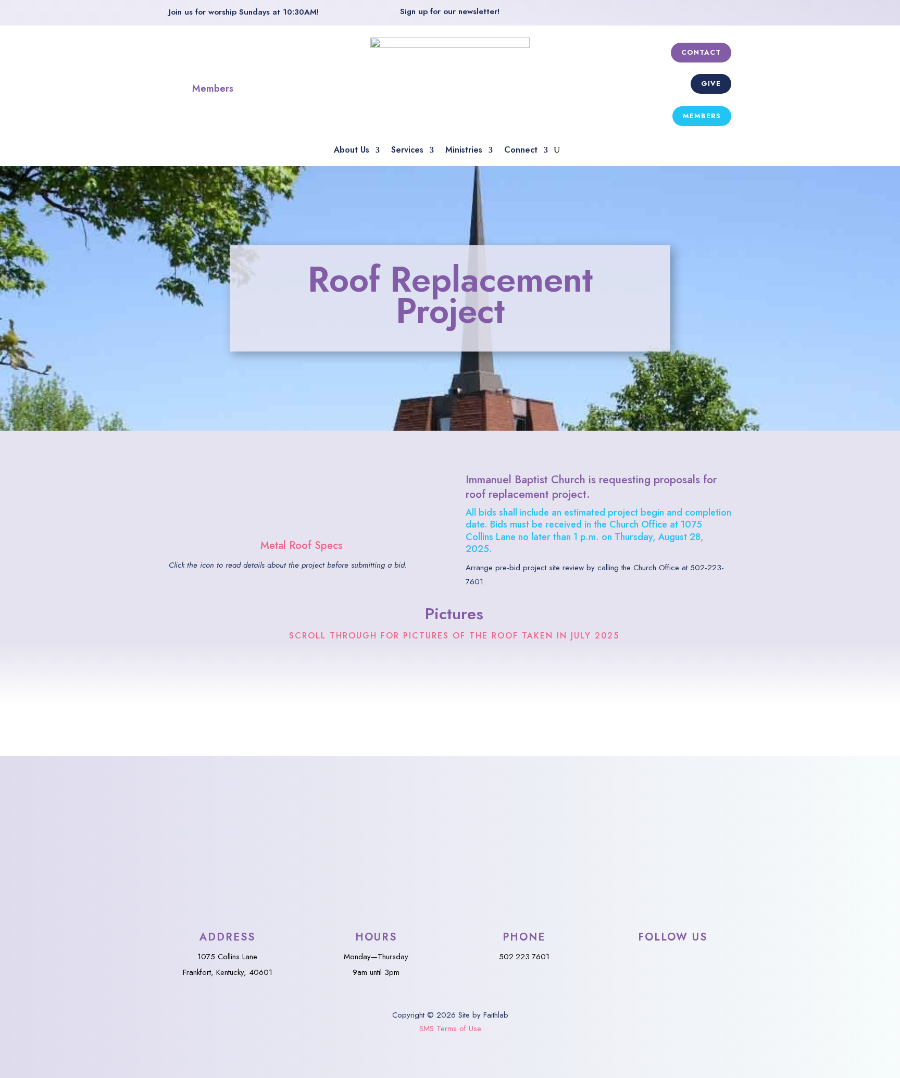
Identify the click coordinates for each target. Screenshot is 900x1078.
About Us (351, 151)
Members (212, 88)
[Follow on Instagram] (720, 15)
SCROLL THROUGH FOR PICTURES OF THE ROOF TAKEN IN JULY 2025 (454, 636)
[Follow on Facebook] (695, 15)
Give (711, 84)
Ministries (463, 151)
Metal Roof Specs (301, 545)
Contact (701, 52)
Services (407, 151)
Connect (521, 151)
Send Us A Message (448, 813)
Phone (524, 937)
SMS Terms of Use (450, 1028)
